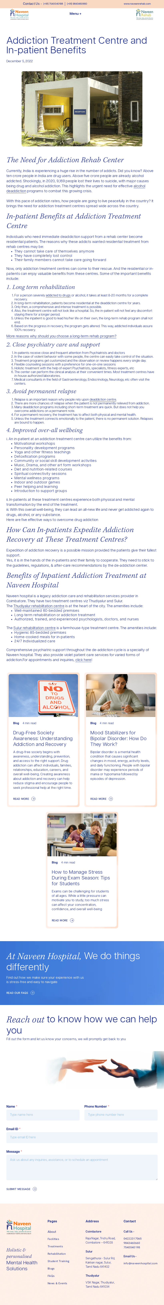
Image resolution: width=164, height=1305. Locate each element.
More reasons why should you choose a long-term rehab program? (61, 336)
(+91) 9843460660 (77, 4)
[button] (82, 14)
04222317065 (133, 1238)
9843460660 (132, 1243)
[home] (19, 14)
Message (14, 1152)
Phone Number (96, 1106)
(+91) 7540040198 (53, 4)
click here (83, 660)
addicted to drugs (58, 295)
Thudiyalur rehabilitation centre (38, 606)
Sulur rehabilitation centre (34, 628)
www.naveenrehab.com (137, 4)
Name (11, 1106)
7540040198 (132, 1247)
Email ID (13, 1129)
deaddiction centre (103, 399)
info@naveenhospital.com (141, 1263)
